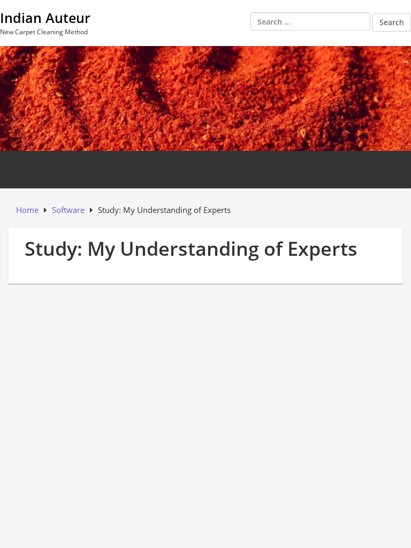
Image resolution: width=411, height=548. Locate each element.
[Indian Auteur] (205, 98)
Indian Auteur (45, 18)
